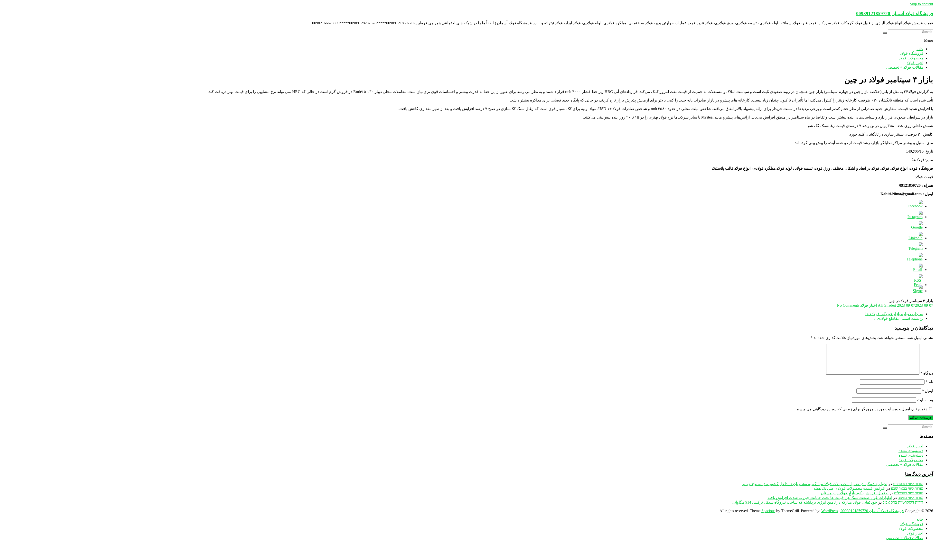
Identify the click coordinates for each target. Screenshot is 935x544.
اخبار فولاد (915, 63)
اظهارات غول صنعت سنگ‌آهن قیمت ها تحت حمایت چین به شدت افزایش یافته (829, 498)
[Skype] (918, 291)
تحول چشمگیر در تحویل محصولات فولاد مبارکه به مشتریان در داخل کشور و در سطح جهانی (814, 484)
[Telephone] (915, 259)
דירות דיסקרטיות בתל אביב (903, 502)
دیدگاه (926, 373)
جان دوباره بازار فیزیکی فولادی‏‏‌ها (894, 314)
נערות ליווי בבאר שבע (907, 488)
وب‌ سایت (925, 400)
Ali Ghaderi (887, 305)
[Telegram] (915, 248)
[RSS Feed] (918, 285)
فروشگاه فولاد (911, 53)
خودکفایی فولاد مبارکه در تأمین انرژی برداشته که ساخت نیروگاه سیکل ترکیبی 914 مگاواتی (804, 502)
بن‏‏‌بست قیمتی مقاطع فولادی (897, 318)
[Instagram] (915, 217)
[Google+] (916, 227)
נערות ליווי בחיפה (910, 498)
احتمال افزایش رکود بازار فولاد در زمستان (854, 493)
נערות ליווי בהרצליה (908, 493)
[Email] (918, 269)
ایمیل (927, 391)
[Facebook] (915, 206)
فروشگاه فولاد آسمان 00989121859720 (894, 13)
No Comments (848, 305)
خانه (919, 49)
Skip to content (921, 4)
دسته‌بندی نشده (910, 451)
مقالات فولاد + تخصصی (904, 67)
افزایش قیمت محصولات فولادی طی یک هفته (849, 488)
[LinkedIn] (915, 238)
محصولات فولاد (911, 58)
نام (929, 382)
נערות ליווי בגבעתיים (908, 484)
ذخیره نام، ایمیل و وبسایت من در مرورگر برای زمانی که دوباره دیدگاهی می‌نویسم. (861, 409)
